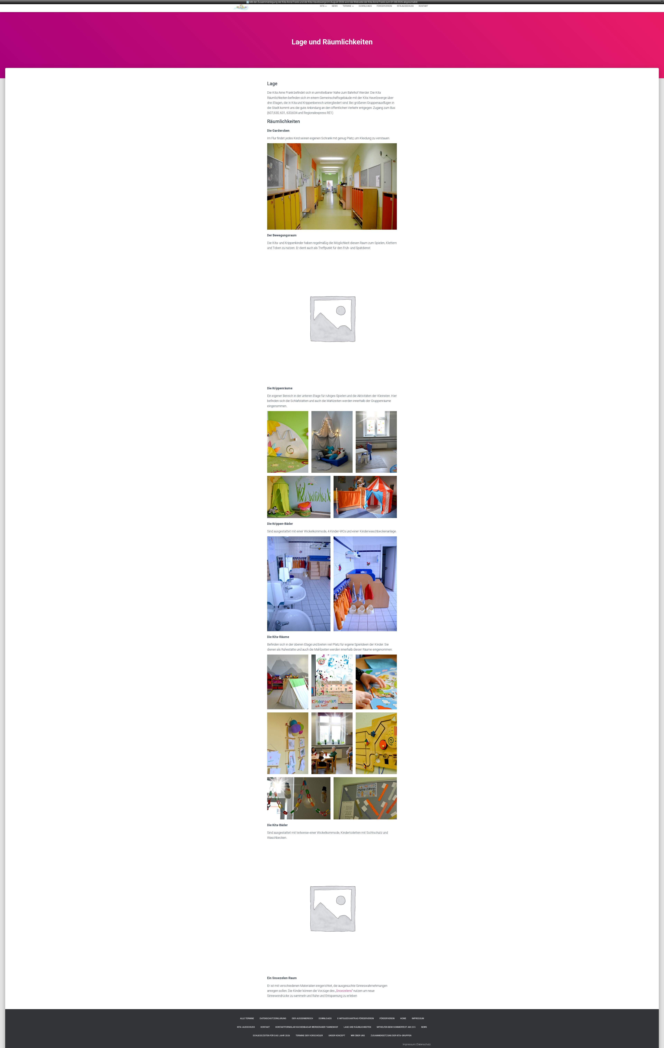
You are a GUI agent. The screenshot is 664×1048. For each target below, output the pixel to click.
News (335, 6)
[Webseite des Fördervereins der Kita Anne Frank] (241, 6)
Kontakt (423, 6)
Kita (322, 6)
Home (403, 1018)
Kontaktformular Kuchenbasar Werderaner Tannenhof (306, 1027)
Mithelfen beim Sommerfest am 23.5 (396, 1027)
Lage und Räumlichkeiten (357, 1027)
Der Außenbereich (302, 1018)
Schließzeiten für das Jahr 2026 (271, 1035)
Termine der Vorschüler (309, 1035)
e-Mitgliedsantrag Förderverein (355, 1018)
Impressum (418, 1018)
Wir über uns (358, 1035)
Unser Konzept (337, 1035)
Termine (347, 6)
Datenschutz (424, 1044)
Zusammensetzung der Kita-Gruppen (391, 1035)
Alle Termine (247, 1018)
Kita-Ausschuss (405, 6)
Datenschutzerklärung (273, 1018)
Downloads (365, 6)
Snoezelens (344, 991)
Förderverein (384, 6)
